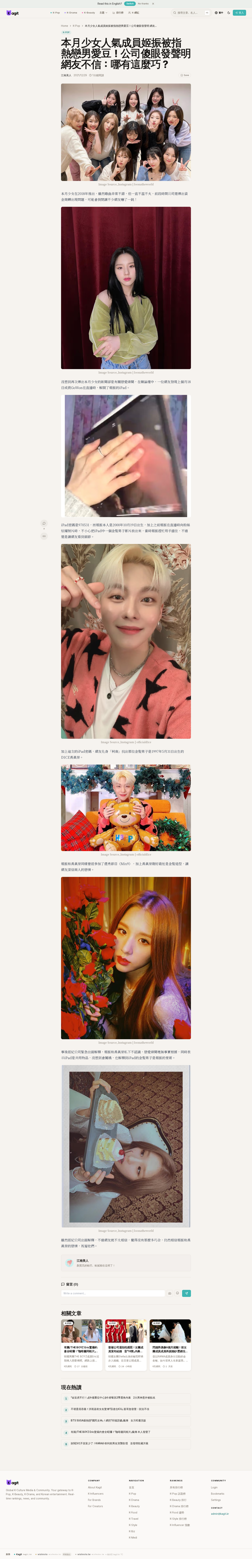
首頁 (131, 1487)
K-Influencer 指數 (180, 1525)
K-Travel (133, 1518)
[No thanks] (153, 3)
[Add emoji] (177, 1293)
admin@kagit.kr (220, 1513)
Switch (130, 3)
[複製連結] (44, 536)
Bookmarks (217, 1493)
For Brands (94, 1499)
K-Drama (72, 12)
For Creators (95, 1506)
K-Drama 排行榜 (179, 1506)
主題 (102, 12)
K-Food (133, 1512)
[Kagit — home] (12, 13)
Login (214, 1487)
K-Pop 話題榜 (178, 1493)
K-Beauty (89, 12)
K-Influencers (95, 1493)
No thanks (143, 3)
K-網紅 (135, 12)
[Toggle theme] (229, 13)
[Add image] (170, 1293)
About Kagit (95, 1487)
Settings (216, 1499)
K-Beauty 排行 (178, 1499)
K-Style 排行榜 (178, 1518)
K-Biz (132, 1531)
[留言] (44, 523)
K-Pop (56, 12)
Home (64, 25)
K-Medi (133, 1537)
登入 (241, 12)
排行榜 (119, 12)
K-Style (133, 1525)
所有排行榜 (176, 1487)
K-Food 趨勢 (177, 1512)
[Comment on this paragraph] (196, 86)
